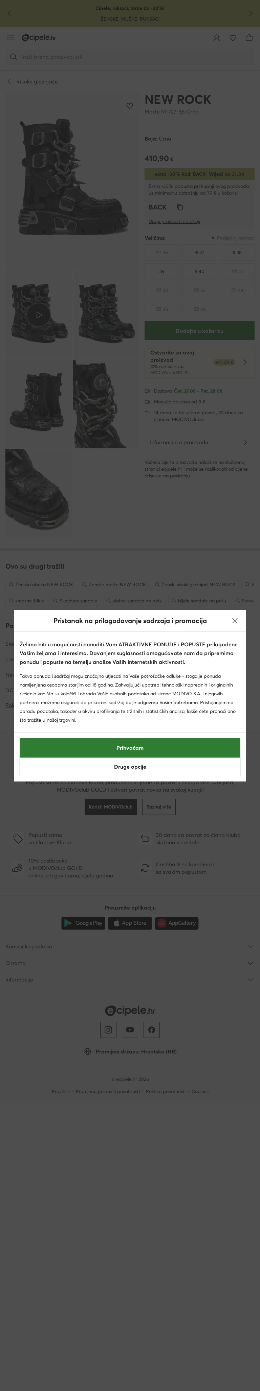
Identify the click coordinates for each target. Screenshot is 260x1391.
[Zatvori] (235, 621)
